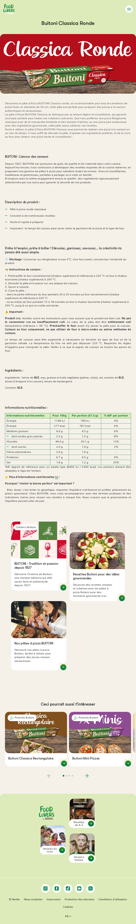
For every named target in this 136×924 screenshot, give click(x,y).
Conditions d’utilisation (112, 899)
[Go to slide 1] (63, 776)
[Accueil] (9, 9)
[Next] (87, 776)
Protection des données (79, 899)
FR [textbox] (66, 916)
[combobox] (68, 916)
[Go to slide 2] (66, 776)
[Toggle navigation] (129, 9)
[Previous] (49, 776)
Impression (54, 899)
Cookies (68, 907)
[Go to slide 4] (72, 776)
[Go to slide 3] (69, 776)
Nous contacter (33, 899)
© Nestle (14, 899)
